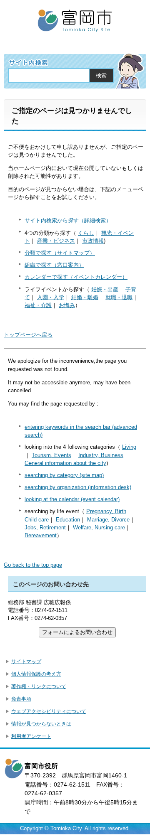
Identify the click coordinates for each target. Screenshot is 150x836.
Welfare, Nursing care (99, 527)
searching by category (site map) (64, 475)
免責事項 (21, 699)
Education (68, 519)
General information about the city (65, 463)
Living (129, 447)
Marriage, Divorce (108, 519)
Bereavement (41, 535)
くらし (86, 233)
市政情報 (93, 241)
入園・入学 (50, 297)
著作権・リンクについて (38, 686)
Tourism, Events (51, 455)
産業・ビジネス (56, 241)
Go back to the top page (33, 565)
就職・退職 (118, 297)
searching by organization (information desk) (78, 487)
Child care (37, 519)
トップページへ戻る (28, 335)
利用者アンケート (31, 736)
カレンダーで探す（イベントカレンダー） (76, 277)
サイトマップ (26, 661)
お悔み (67, 305)
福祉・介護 (38, 305)
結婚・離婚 (84, 297)
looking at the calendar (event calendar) (72, 499)
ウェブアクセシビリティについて (48, 711)
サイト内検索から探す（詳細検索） (68, 220)
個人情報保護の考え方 (36, 674)
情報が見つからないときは (41, 724)
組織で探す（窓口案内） (54, 265)
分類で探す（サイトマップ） (60, 253)
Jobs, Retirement (45, 527)
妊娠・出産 (104, 289)
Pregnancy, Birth (106, 511)
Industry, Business (100, 455)
